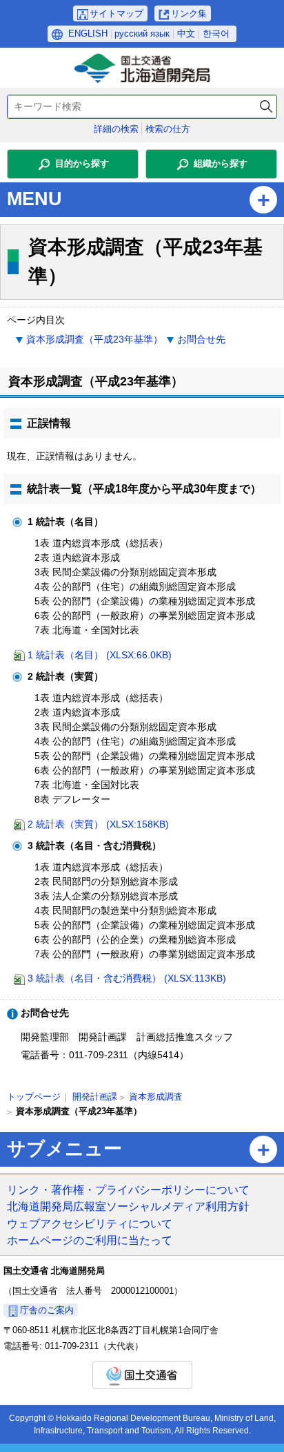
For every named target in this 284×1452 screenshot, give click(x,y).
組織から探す (220, 163)
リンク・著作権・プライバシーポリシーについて (128, 1189)
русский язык (142, 33)
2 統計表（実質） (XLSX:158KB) (98, 824)
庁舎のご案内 (47, 1310)
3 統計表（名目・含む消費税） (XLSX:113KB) (127, 978)
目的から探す (82, 163)
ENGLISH (88, 33)
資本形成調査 (156, 1096)
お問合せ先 (201, 339)
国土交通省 (142, 1375)
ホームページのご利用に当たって (89, 1240)
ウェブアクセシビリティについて (89, 1223)
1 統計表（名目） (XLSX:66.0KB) (100, 654)
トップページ (34, 1096)
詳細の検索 (116, 129)
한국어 (216, 33)
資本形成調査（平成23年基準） (94, 339)
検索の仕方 (167, 129)
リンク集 (189, 13)
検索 (266, 106)
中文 (186, 33)
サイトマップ (116, 13)
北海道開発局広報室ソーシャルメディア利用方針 (128, 1206)
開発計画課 (94, 1096)
